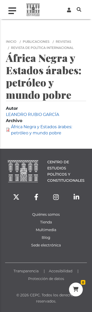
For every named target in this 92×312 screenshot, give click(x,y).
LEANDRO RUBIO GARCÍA (32, 114)
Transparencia (26, 270)
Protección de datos (46, 278)
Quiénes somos (46, 214)
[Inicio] (33, 10)
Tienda (46, 222)
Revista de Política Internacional (42, 48)
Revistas (63, 41)
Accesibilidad (60, 270)
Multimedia (46, 229)
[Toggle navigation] (14, 9)
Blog (46, 237)
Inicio (11, 41)
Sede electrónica (46, 245)
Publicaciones (36, 41)
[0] (76, 290)
